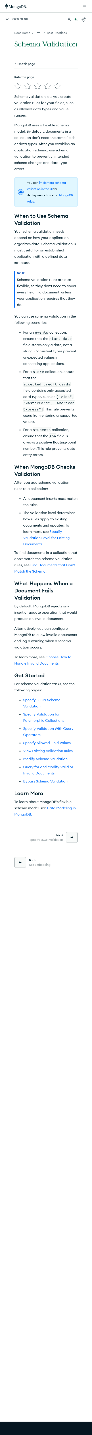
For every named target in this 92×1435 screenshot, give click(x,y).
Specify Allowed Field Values (47, 743)
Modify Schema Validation (45, 759)
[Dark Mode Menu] (83, 19)
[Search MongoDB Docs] (69, 19)
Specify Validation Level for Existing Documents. (46, 537)
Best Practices (57, 33)
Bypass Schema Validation (45, 781)
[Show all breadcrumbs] (39, 32)
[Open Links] (84, 6)
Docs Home (22, 33)
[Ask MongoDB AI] (76, 19)
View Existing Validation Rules (48, 751)
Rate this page (24, 77)
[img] (17, 86)
